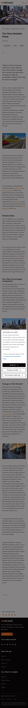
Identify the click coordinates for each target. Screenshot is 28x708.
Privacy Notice (9, 356)
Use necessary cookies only (12, 375)
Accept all (12, 365)
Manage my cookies (12, 370)
